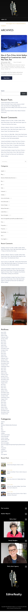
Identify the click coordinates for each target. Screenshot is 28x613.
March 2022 (4, 373)
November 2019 (5, 412)
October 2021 (4, 381)
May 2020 (3, 404)
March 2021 (4, 389)
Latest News (4, 211)
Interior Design (4, 205)
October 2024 (4, 350)
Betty (8, 65)
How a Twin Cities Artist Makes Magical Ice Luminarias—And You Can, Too (14, 57)
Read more (7, 78)
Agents (2, 171)
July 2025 (3, 340)
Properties (3, 225)
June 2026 (3, 332)
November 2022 (5, 363)
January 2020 (4, 409)
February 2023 (4, 358)
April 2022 (3, 371)
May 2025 (3, 343)
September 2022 (5, 366)
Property (3, 228)
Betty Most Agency (7, 63)
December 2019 (5, 410)
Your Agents (4, 239)
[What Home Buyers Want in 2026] (3, 465)
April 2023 (3, 355)
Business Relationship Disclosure (8, 177)
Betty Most (12, 65)
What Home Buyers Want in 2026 (9, 102)
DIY (2, 184)
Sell (2, 235)
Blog (2, 174)
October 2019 (4, 413)
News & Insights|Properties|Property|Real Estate (11, 218)
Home (2, 23)
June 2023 (3, 353)
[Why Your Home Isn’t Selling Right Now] (3, 479)
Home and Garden (5, 198)
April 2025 (3, 345)
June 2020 (3, 402)
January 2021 (4, 391)
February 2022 (4, 374)
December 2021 (5, 378)
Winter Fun (7, 69)
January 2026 (4, 338)
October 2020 (4, 395)
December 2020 (5, 392)
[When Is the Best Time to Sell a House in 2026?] (3, 472)
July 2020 (3, 400)
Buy (2, 181)
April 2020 (3, 405)
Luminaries (12, 67)
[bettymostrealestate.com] (14, 8)
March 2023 (4, 356)
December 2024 (5, 348)
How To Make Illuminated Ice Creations (10, 66)
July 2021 (3, 384)
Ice (21, 66)
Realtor (23, 67)
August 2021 (4, 382)
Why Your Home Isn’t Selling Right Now (10, 105)
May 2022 (3, 369)
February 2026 (4, 337)
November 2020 (5, 394)
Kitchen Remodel (4, 208)
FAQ (2, 188)
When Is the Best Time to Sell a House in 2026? (13, 104)
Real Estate (18, 67)
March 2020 (4, 407)
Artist (5, 65)
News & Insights (17, 62)
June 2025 (3, 342)
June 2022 (3, 368)
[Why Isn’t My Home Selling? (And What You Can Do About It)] (3, 486)
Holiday (2, 194)
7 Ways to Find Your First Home (8, 124)
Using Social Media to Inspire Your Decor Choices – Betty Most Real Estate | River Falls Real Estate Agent (13, 143)
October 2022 (4, 365)
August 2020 (4, 399)
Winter (2, 69)
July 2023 (3, 351)
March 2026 (4, 335)
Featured (3, 191)
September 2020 (5, 397)
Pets (2, 222)
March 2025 (4, 347)
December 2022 (5, 361)
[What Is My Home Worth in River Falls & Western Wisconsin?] (3, 493)
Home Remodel (4, 201)
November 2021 (5, 379)
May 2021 (3, 387)
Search (2, 90)
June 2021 (3, 386)
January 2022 (4, 376)
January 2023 (4, 360)
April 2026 (3, 334)
